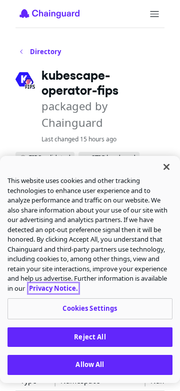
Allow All (90, 364)
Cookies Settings (89, 308)
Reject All (90, 336)
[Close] (167, 167)
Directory (45, 51)
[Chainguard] (50, 14)
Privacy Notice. (53, 288)
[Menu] (154, 14)
